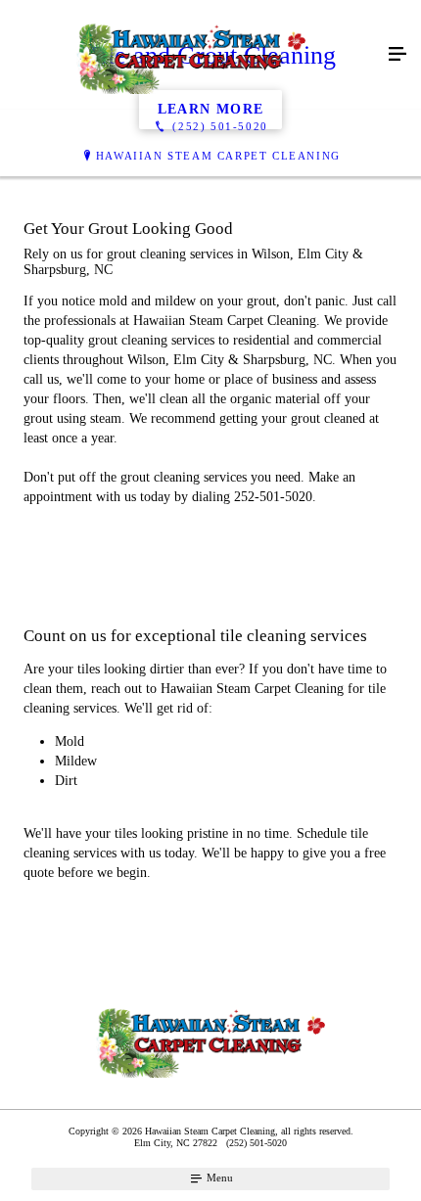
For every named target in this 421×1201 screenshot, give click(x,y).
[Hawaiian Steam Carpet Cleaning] (191, 55)
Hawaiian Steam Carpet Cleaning (218, 156)
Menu (218, 1177)
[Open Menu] (397, 55)
